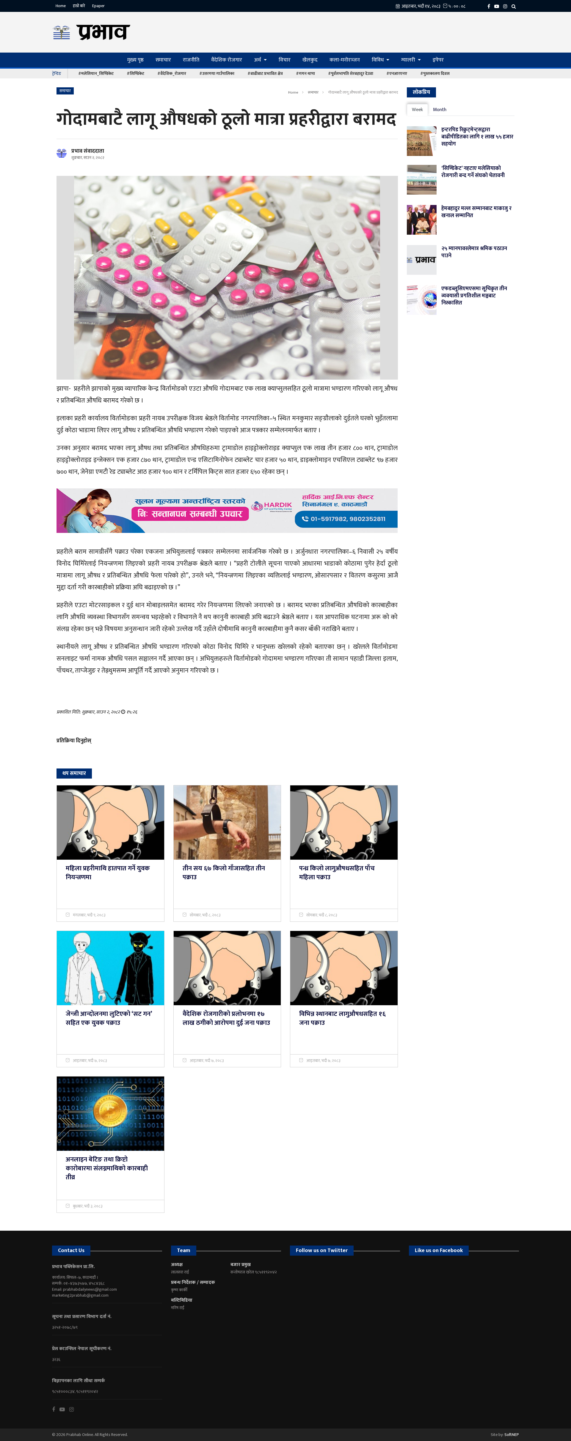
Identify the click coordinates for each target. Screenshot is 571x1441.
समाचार (163, 60)
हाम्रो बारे (79, 5)
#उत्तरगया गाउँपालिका (216, 73)
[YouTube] (498, 6)
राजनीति (191, 60)
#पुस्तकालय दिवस (435, 73)
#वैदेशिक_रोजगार (171, 73)
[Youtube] (64, 1409)
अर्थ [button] (258, 60)
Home (61, 5)
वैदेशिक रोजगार (226, 60)
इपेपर (438, 60)
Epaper (98, 5)
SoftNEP (511, 1434)
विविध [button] (378, 60)
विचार (285, 60)
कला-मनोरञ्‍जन (345, 60)
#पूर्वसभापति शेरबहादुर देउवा (350, 73)
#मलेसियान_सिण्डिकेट (96, 73)
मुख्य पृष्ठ (135, 60)
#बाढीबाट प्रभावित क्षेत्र (265, 73)
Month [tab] (439, 110)
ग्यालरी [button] (408, 60)
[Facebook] (490, 6)
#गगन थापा (305, 73)
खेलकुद (310, 60)
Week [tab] (417, 110)
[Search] (515, 6)
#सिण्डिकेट (135, 73)
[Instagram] (506, 6)
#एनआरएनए (396, 73)
